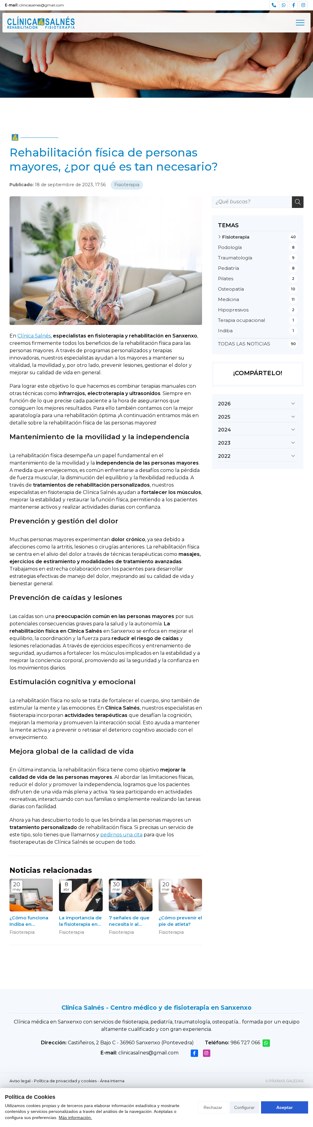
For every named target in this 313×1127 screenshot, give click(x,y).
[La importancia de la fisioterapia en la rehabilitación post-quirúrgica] (81, 895)
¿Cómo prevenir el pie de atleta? (180, 921)
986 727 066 (245, 1043)
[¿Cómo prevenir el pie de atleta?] (180, 895)
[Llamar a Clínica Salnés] (274, 5)
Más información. (75, 1117)
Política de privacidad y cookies (65, 1081)
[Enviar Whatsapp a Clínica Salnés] (284, 5)
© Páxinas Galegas (285, 1081)
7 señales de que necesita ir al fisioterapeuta (129, 921)
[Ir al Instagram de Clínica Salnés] (303, 5)
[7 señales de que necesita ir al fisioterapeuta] (131, 895)
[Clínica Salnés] (41, 23)
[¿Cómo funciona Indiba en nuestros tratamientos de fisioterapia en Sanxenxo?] (31, 895)
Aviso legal (20, 1081)
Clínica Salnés (34, 336)
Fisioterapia (126, 184)
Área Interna (112, 1081)
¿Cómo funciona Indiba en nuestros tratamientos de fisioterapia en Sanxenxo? (28, 921)
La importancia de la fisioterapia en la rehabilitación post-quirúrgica (80, 921)
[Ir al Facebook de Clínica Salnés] (293, 5)
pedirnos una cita (121, 835)
